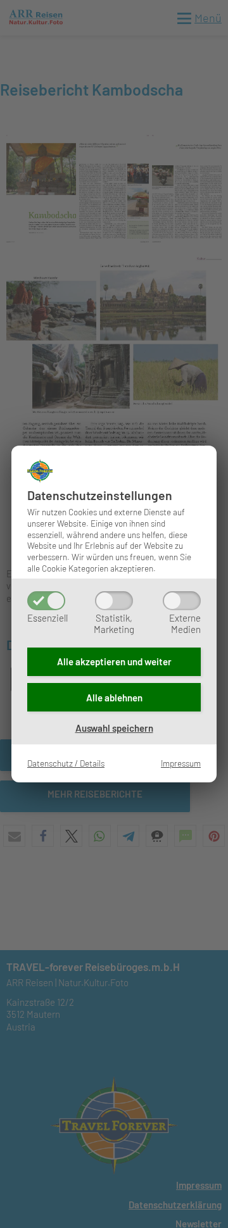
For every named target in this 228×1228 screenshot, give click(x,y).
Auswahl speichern (114, 728)
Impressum (181, 763)
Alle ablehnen (114, 697)
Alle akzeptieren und (114, 661)
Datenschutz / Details (65, 763)
